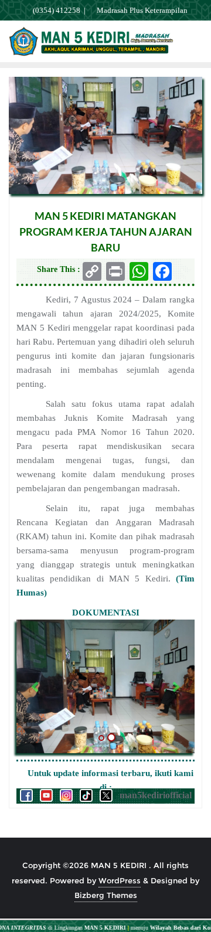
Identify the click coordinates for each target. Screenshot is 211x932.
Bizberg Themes (105, 895)
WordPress (119, 880)
